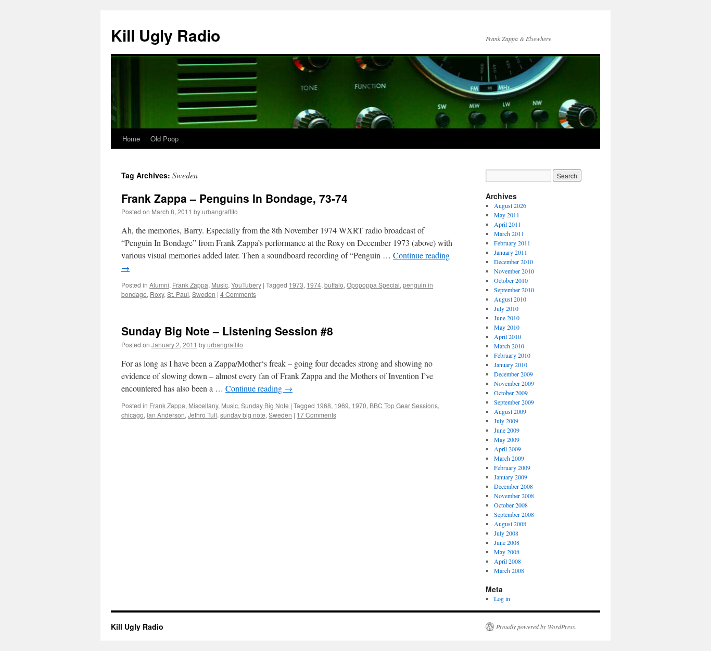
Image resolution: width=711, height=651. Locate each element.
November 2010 (514, 271)
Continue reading (259, 388)
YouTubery (246, 284)
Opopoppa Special (373, 284)
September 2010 (514, 289)
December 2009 (513, 374)
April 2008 (507, 561)
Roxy (157, 294)
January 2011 (510, 252)
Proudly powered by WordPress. (536, 626)
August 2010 (510, 299)
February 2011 (512, 243)
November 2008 (514, 495)
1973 (296, 284)
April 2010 (507, 336)
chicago (132, 414)
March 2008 (509, 570)
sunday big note (242, 414)
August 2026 (510, 205)
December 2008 (513, 486)
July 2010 (506, 308)
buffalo (334, 284)
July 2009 (506, 420)
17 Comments (316, 414)
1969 (341, 405)
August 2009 (510, 411)
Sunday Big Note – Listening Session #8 (227, 330)
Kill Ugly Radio (165, 35)
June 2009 (506, 430)
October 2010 (511, 280)
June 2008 (506, 542)
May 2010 (506, 327)
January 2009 (510, 477)
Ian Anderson (166, 414)
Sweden (203, 294)
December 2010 (513, 261)
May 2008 (506, 552)
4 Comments (238, 294)
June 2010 (506, 318)
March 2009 (509, 458)
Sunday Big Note (265, 405)
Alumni (159, 284)
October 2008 (511, 505)
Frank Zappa (190, 284)
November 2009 (514, 383)
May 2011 (506, 215)
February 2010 (512, 355)
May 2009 (506, 439)
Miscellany (203, 405)
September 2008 (514, 514)
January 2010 (510, 364)
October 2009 (511, 392)
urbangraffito (220, 211)
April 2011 (507, 224)
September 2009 (514, 402)
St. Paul (178, 294)
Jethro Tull (202, 414)
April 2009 (507, 449)
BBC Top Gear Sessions (404, 405)
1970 (359, 405)
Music (219, 284)
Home (131, 139)
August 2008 (510, 523)
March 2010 (509, 346)
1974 (314, 284)
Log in (502, 598)
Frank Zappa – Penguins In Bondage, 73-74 (234, 198)
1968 (323, 405)
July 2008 (506, 533)
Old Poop (164, 139)
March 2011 (509, 233)
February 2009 (512, 467)
